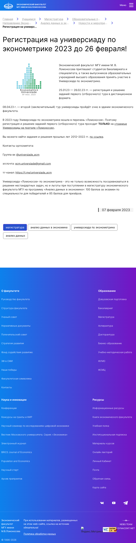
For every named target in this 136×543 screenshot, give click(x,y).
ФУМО (101, 361)
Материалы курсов (103, 443)
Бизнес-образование (110, 343)
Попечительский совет (14, 334)
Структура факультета (14, 308)
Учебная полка (101, 425)
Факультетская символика (16, 378)
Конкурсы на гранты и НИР (16, 417)
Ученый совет (9, 316)
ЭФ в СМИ (7, 361)
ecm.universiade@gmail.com (33, 163)
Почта (96, 469)
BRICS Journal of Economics (16, 452)
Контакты (6, 387)
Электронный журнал (13, 443)
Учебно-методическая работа (115, 352)
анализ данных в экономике (49, 227)
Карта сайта (99, 487)
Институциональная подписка (110, 434)
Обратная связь (102, 478)
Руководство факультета (15, 299)
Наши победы (9, 369)
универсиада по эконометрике (94, 227)
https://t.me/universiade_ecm (33, 172)
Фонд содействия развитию (17, 352)
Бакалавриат (105, 308)
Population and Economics (15, 461)
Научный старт (9, 469)
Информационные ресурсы (108, 408)
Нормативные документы (16, 325)
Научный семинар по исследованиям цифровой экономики (35, 425)
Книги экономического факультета (112, 417)
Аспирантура (105, 325)
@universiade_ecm (27, 154)
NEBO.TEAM (126, 524)
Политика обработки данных (40, 533)
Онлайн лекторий (102, 452)
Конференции (9, 408)
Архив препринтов (11, 478)
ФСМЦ (101, 369)
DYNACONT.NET (126, 528)
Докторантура (106, 334)
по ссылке (96, 136)
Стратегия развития (12, 343)
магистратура (15, 227)
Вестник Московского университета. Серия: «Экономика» (34, 434)
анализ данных (15, 235)
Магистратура (106, 316)
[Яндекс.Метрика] (92, 530)
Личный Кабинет (102, 461)
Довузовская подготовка (112, 299)
